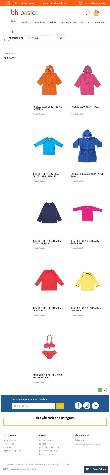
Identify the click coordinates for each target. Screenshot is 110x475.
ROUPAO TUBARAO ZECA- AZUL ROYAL (87, 175)
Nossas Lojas (8, 443)
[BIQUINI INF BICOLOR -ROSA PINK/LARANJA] (49, 347)
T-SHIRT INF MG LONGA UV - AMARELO (86, 309)
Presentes (100, 22)
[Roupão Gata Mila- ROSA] (87, 79)
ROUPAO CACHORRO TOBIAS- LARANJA (48, 108)
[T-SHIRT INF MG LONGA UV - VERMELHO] (49, 280)
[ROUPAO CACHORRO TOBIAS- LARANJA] (49, 79)
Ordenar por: (16, 38)
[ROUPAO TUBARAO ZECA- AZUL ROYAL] (87, 146)
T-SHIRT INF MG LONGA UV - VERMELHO (48, 309)
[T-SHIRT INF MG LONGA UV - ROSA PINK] (87, 213)
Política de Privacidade (49, 447)
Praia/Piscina (68, 22)
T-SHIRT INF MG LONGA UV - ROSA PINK (86, 242)
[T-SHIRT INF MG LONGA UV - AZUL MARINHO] (49, 213)
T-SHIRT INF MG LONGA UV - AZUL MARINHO (48, 242)
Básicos (85, 22)
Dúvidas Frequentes (47, 440)
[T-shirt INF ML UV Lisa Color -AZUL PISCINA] (49, 146)
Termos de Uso (9, 447)
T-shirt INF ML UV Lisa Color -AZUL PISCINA (46, 175)
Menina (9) (9, 57)
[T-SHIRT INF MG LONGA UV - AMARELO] (87, 280)
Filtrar (12, 32)
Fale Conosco (45, 443)
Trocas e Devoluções (48, 454)
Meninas (26, 22)
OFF (14, 21)
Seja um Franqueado (12, 450)
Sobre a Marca (9, 440)
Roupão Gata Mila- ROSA (85, 106)
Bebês (52, 22)
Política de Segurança (48, 450)
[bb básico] (25, 12)
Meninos (40, 22)
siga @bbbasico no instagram (55, 417)
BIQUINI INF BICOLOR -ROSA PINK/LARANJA (47, 376)
